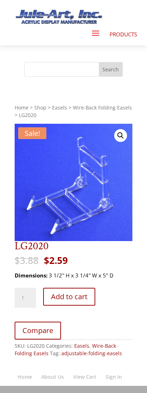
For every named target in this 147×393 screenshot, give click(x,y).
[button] (120, 135)
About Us (52, 376)
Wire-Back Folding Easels (102, 107)
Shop (40, 107)
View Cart (84, 376)
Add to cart (69, 296)
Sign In (114, 376)
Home (22, 107)
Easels (59, 107)
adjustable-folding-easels (91, 353)
